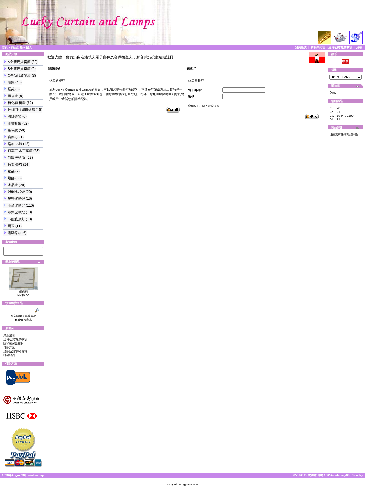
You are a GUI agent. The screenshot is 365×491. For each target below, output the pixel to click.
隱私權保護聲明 (13, 343)
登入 (29, 47)
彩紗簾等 (14, 117)
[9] (23, 249)
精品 (11, 171)
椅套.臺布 (15, 164)
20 (338, 108)
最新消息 (9, 335)
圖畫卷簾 (14, 123)
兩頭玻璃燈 (16, 205)
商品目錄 (17, 47)
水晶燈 (13, 185)
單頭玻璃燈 (16, 212)
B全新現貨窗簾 (19, 69)
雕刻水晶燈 (16, 192)
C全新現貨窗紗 (19, 76)
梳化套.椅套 (17, 103)
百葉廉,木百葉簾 (20, 151)
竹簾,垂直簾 (17, 158)
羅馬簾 (13, 130)
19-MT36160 (345, 115)
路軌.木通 (15, 144)
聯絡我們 (9, 355)
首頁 (5, 47)
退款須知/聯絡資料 (15, 351)
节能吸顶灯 (16, 219)
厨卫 (11, 226)
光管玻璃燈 (16, 199)
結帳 (359, 47)
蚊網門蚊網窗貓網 (21, 110)
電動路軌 (14, 233)
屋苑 (11, 89)
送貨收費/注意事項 (340, 47)
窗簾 (11, 137)
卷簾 (11, 82)
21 (338, 111)
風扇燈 (13, 96)
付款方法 (9, 347)
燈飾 (11, 178)
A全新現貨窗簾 (19, 62)
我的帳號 (301, 47)
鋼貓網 (23, 291)
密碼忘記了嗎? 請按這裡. (204, 105)
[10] (23, 253)
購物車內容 (318, 47)
